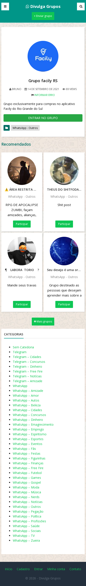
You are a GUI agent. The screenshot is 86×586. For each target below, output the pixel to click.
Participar (22, 224)
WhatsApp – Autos (26, 400)
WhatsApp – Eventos (27, 444)
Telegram (19, 352)
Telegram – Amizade (27, 381)
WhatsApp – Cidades (27, 410)
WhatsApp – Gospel (27, 482)
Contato (75, 569)
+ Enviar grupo (43, 16)
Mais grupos (44, 321)
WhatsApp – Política (27, 516)
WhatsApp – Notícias (28, 502)
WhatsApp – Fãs (24, 449)
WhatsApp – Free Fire (28, 468)
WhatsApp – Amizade (28, 391)
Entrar (38, 569)
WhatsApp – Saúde (26, 526)
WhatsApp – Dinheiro (28, 420)
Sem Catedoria (23, 347)
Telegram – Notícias (27, 376)
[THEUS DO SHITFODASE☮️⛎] (64, 170)
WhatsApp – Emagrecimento (33, 424)
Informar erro (44, 95)
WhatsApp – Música (27, 492)
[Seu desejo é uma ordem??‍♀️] (64, 251)
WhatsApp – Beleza (27, 405)
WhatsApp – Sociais (27, 531)
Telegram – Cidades (27, 357)
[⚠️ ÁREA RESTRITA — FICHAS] (22, 170)
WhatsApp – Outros (27, 507)
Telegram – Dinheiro (27, 366)
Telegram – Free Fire (28, 371)
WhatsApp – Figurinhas (29, 458)
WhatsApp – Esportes (28, 439)
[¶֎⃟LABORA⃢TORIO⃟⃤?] (22, 251)
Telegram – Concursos (29, 362)
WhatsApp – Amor (26, 395)
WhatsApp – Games (27, 478)
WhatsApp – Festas (26, 453)
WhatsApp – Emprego (28, 429)
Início (8, 569)
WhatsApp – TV (24, 536)
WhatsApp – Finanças (28, 463)
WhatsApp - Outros (25, 128)
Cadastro (23, 569)
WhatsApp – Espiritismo (30, 434)
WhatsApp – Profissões (29, 521)
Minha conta (56, 569)
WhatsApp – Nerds (26, 497)
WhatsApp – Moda (26, 487)
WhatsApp (20, 386)
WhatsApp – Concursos (29, 415)
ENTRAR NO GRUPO (43, 118)
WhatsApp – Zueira (26, 540)
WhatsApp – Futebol (27, 473)
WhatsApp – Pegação (28, 511)
